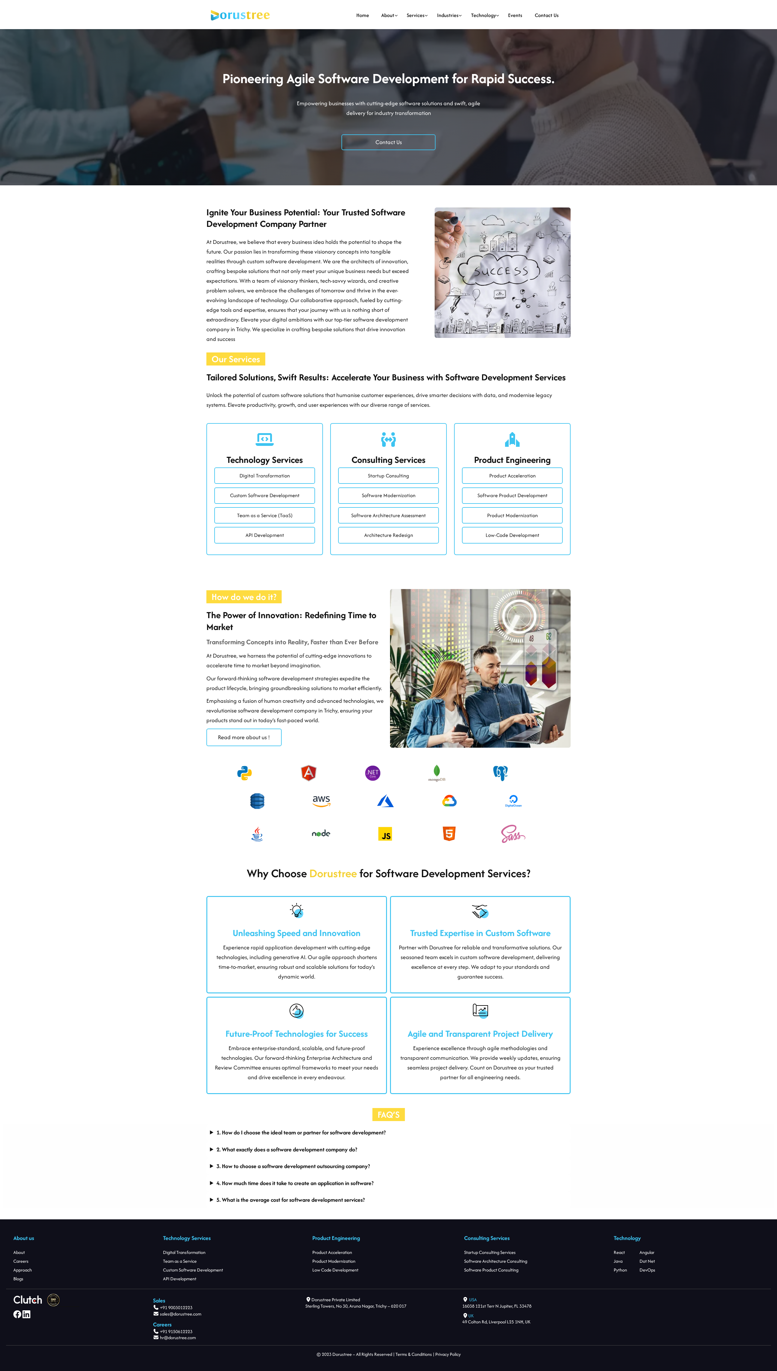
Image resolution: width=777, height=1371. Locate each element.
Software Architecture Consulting (495, 1261)
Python (620, 1270)
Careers (21, 1261)
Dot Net (647, 1261)
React (619, 1252)
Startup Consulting (388, 475)
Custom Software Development (265, 495)
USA (473, 1299)
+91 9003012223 (176, 1307)
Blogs (18, 1278)
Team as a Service (180, 1261)
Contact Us (388, 142)
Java (618, 1261)
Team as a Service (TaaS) (265, 515)
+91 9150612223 (176, 1331)
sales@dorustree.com (180, 1314)
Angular (647, 1252)
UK (471, 1315)
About (19, 1252)
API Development (265, 535)
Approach (22, 1270)
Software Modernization (389, 495)
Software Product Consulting (491, 1270)
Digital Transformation (264, 475)
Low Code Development (335, 1270)
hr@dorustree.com (177, 1337)
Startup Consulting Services (490, 1252)
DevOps (647, 1270)
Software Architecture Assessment (388, 515)
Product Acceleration (512, 475)
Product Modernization (512, 515)
